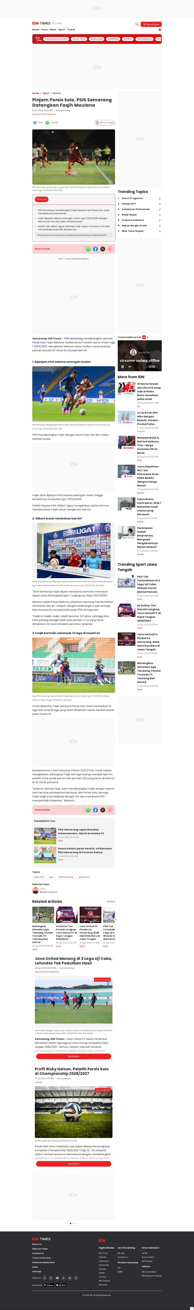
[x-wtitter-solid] (102, 249)
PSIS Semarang (73, 338)
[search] (137, 24)
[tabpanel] (73, 223)
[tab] (42, 199)
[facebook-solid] (95, 249)
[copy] (110, 248)
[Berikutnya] (115, 1084)
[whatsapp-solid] (88, 249)
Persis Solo (38, 342)
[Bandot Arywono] (35, 890)
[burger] (160, 29)
